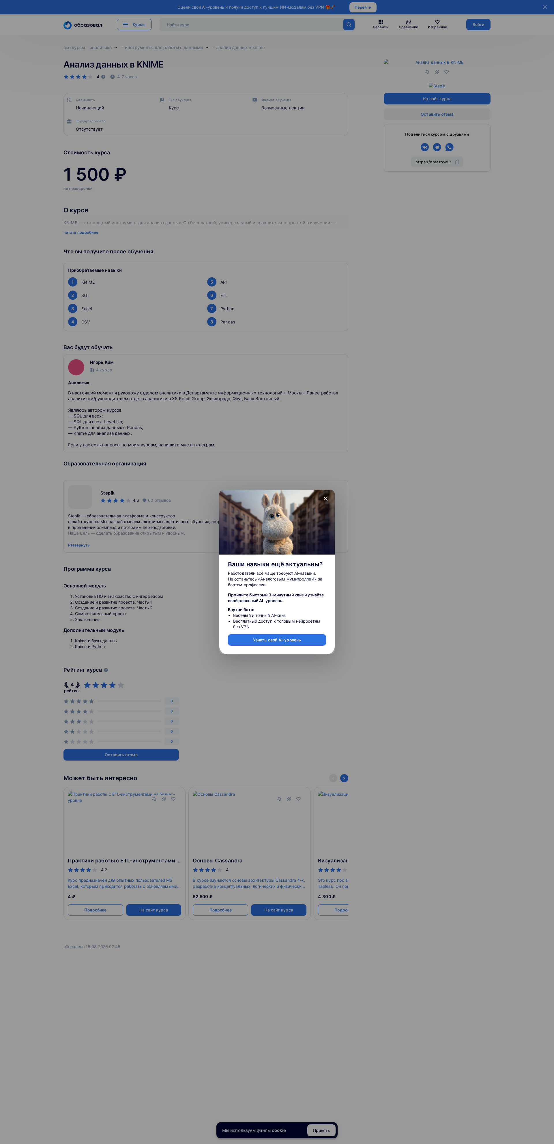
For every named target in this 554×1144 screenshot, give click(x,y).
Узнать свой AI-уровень (277, 639)
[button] (326, 498)
